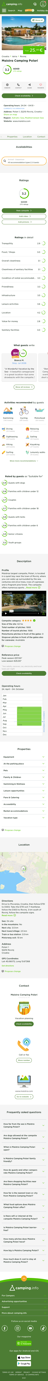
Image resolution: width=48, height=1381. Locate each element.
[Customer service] (35, 4)
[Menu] (4, 10)
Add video (23, 216)
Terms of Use (8, 1372)
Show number (24, 1060)
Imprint (18, 1372)
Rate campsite (22, 211)
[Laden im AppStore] (24, 1357)
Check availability (23, 96)
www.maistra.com (21, 121)
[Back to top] (24, 1278)
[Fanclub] (29, 10)
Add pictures (23, 222)
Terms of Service (16, 1375)
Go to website (23, 1097)
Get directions (8, 966)
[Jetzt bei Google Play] (24, 1363)
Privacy (27, 1372)
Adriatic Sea (18, 117)
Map (20, 10)
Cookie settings (39, 1372)
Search (11, 10)
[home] (24, 1287)
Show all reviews (22, 387)
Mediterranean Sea (34, 117)
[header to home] (12, 4)
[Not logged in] (43, 4)
